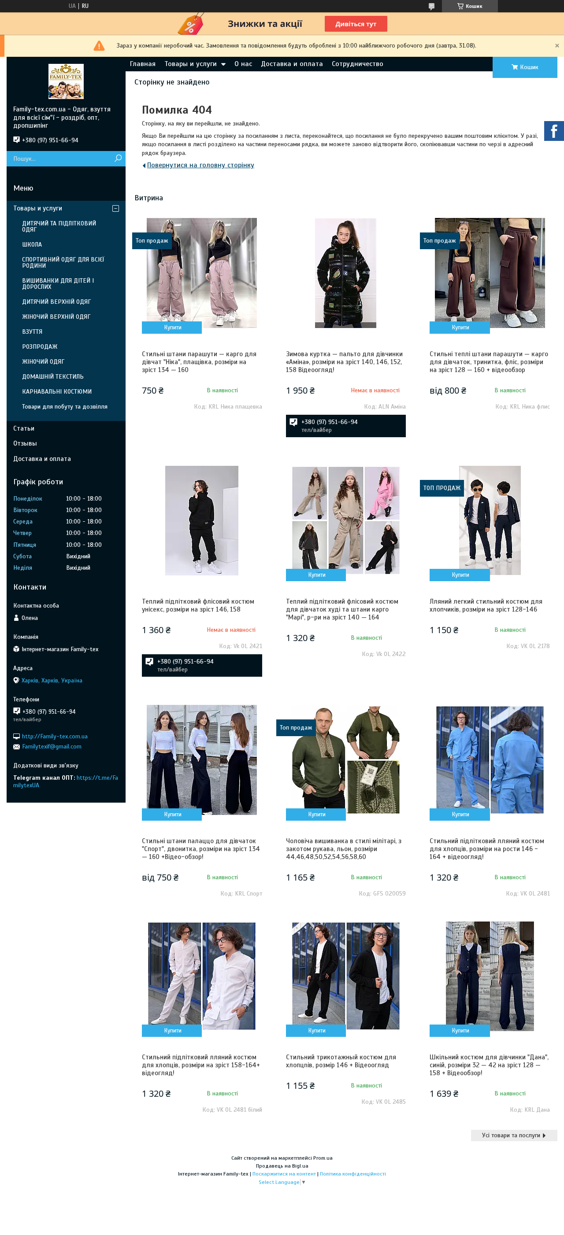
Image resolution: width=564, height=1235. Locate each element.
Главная (143, 63)
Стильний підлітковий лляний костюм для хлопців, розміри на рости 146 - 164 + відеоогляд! (487, 849)
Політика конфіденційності (353, 1174)
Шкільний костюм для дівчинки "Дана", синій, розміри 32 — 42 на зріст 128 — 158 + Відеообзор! (489, 1065)
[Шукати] (118, 158)
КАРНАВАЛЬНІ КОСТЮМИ (57, 391)
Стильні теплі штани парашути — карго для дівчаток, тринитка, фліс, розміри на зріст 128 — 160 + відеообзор (489, 362)
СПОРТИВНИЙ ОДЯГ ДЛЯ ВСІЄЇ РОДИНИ (63, 262)
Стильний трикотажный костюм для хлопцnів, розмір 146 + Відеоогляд (341, 1061)
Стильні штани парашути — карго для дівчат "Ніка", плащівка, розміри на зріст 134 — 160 (199, 362)
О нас (243, 63)
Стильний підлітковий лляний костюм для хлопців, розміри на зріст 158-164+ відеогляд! (201, 1065)
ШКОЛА (32, 244)
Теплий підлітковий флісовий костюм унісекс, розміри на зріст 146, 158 (198, 605)
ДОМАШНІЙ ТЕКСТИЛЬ (53, 376)
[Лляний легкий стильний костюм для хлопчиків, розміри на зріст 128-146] (490, 520)
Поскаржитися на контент (284, 1174)
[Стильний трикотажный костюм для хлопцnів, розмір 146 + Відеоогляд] (346, 976)
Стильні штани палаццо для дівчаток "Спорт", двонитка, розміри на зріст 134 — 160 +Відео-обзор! (201, 849)
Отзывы (25, 443)
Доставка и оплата (292, 63)
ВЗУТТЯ (32, 331)
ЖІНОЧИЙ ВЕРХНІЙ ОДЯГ (56, 317)
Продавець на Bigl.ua (282, 1166)
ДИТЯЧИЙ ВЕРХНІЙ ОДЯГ (56, 302)
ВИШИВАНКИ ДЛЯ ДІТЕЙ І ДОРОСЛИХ (58, 284)
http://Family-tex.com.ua (55, 736)
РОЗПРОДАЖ (39, 346)
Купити (173, 327)
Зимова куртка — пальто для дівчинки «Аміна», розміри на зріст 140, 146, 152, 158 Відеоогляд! (344, 362)
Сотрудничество (357, 63)
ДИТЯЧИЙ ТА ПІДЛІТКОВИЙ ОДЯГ (59, 226)
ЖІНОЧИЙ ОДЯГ (43, 361)
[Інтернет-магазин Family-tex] (66, 81)
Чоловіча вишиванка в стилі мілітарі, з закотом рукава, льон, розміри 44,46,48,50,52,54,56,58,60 (343, 849)
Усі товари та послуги (511, 1135)
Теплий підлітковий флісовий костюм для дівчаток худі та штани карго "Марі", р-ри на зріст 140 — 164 (342, 609)
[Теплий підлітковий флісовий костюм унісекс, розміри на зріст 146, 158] (202, 520)
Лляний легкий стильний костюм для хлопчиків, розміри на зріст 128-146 (486, 605)
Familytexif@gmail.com (52, 746)
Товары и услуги (190, 63)
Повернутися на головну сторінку (200, 165)
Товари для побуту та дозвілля (65, 406)
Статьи (23, 428)
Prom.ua (323, 1158)
